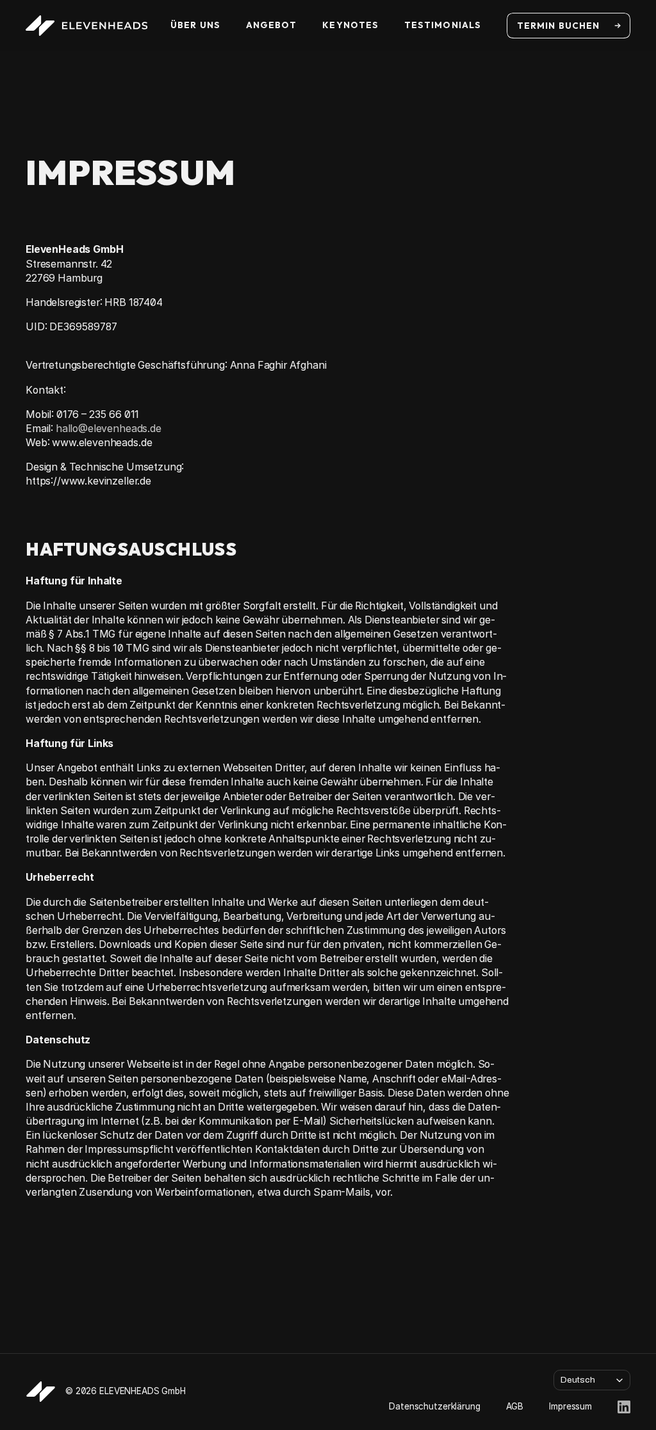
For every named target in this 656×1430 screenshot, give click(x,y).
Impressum (570, 1406)
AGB (515, 1406)
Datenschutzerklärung (434, 1406)
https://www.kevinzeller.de (88, 481)
